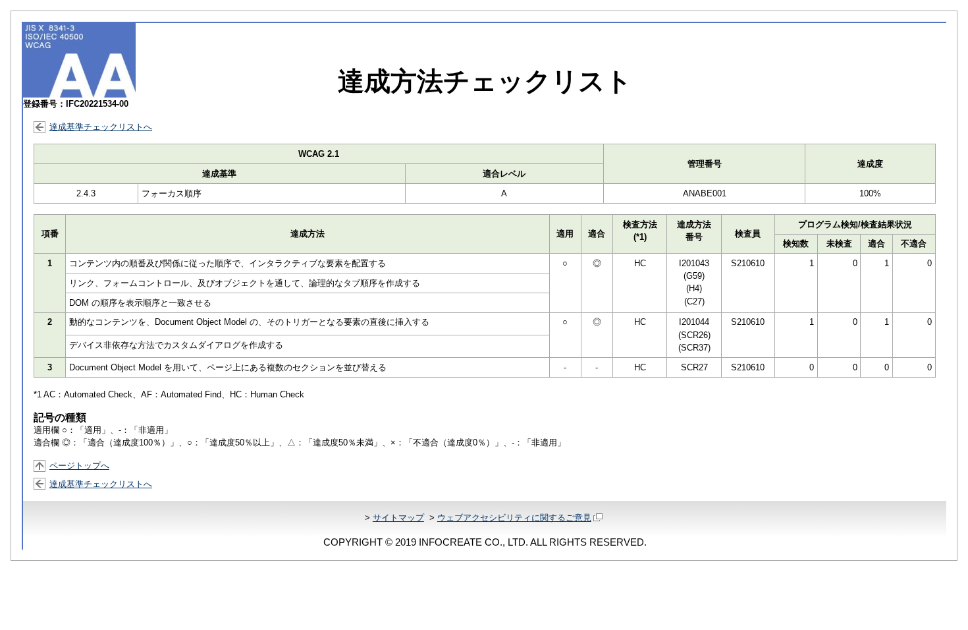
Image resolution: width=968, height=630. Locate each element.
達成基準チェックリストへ (100, 127)
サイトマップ (398, 518)
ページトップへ (79, 466)
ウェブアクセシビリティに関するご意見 (514, 518)
